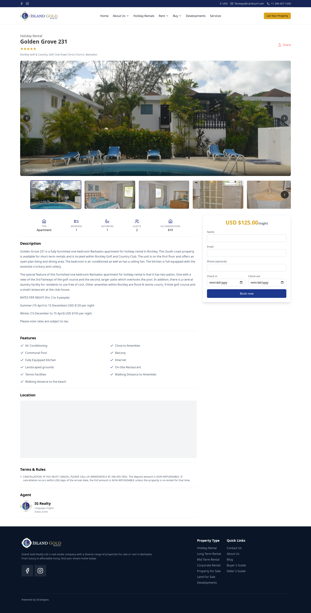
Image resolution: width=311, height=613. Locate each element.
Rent (162, 16)
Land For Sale (206, 577)
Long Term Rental (209, 554)
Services (215, 16)
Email (210, 246)
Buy (175, 16)
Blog (230, 559)
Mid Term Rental (208, 559)
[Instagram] (40, 570)
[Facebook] (27, 570)
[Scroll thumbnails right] (285, 195)
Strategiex (42, 599)
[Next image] (284, 118)
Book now (247, 294)
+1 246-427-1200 (281, 3)
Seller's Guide (236, 571)
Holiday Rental (207, 548)
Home (104, 16)
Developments (196, 16)
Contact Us (234, 548)
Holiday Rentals (143, 16)
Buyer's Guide (236, 565)
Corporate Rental (208, 565)
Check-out (254, 276)
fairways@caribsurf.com (249, 3)
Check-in (212, 276)
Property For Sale (209, 571)
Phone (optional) (217, 261)
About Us (119, 16)
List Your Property (277, 15)
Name (210, 232)
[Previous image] (26, 118)
